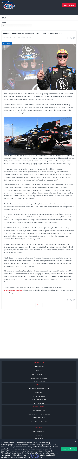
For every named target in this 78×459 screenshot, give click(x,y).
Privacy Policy (35, 455)
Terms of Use (36, 457)
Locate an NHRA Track (39, 374)
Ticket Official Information (39, 378)
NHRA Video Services (39, 400)
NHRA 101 (39, 370)
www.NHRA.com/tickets (13, 290)
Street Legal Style (39, 418)
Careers (39, 435)
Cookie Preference (39, 396)
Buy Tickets (69, 5)
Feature (7, 44)
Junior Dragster (39, 410)
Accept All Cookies (69, 449)
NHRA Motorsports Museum (39, 388)
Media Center (39, 392)
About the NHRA (39, 366)
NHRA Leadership (39, 431)
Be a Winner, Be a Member (39, 422)
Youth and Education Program (39, 414)
